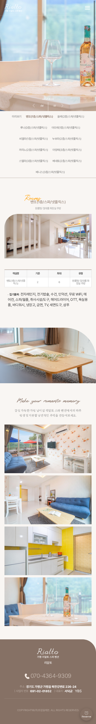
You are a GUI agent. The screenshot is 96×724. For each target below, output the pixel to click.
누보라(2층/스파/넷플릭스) (66, 138)
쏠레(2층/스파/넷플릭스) (70, 116)
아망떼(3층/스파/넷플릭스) (66, 150)
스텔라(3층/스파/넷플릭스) (33, 161)
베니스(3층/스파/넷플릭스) (50, 172)
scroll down (48, 98)
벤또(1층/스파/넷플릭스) (39, 116)
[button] (34, 105)
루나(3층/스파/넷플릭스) (33, 127)
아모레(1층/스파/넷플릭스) (66, 127)
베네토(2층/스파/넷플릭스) (66, 161)
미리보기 (16, 116)
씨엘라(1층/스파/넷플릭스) (33, 138)
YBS (78, 691)
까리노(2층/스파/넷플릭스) (33, 150)
